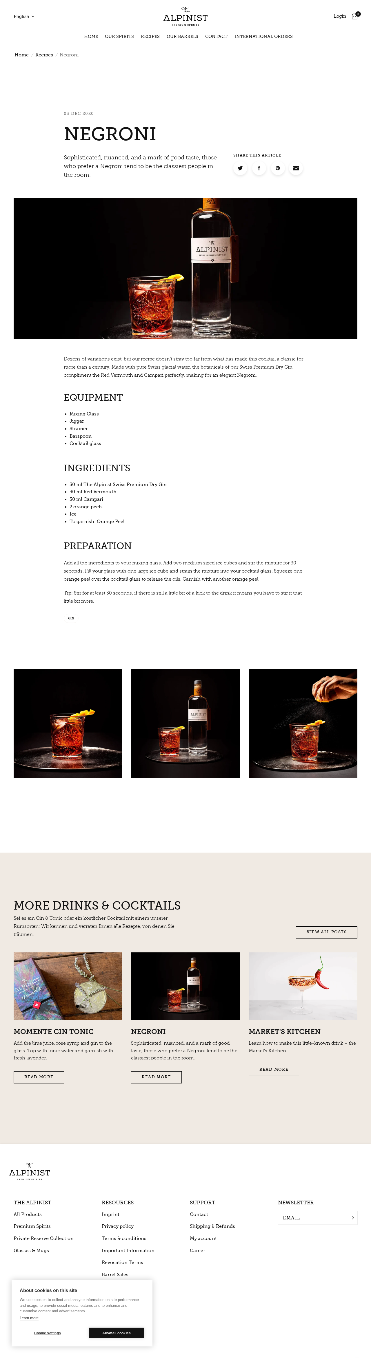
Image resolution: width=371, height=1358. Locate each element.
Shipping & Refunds (212, 1226)
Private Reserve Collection (44, 1238)
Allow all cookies (116, 1333)
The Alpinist (32, 1202)
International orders (263, 36)
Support (202, 1202)
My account (203, 1238)
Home (91, 36)
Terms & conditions (124, 1238)
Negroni (148, 1032)
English (21, 16)
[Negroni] (296, 168)
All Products (28, 1214)
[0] (353, 16)
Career (197, 1250)
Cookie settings (47, 1333)
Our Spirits (119, 36)
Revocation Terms (122, 1262)
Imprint (110, 1214)
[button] (326, 932)
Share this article (257, 155)
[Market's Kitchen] (303, 986)
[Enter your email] (351, 1218)
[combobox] (26, 16)
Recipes (150, 36)
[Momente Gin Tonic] (68, 986)
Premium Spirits (32, 1226)
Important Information (128, 1250)
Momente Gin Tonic (54, 1032)
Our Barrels (182, 36)
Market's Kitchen (285, 1032)
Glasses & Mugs (31, 1250)
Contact (216, 36)
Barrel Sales (115, 1274)
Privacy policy (118, 1226)
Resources (118, 1202)
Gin (71, 618)
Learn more (29, 1318)
